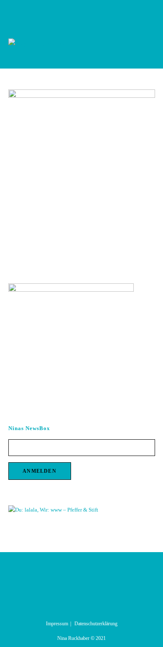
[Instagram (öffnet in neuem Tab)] (83, 12)
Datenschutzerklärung (95, 624)
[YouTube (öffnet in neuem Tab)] (91, 12)
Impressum (57, 624)
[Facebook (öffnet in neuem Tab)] (73, 12)
